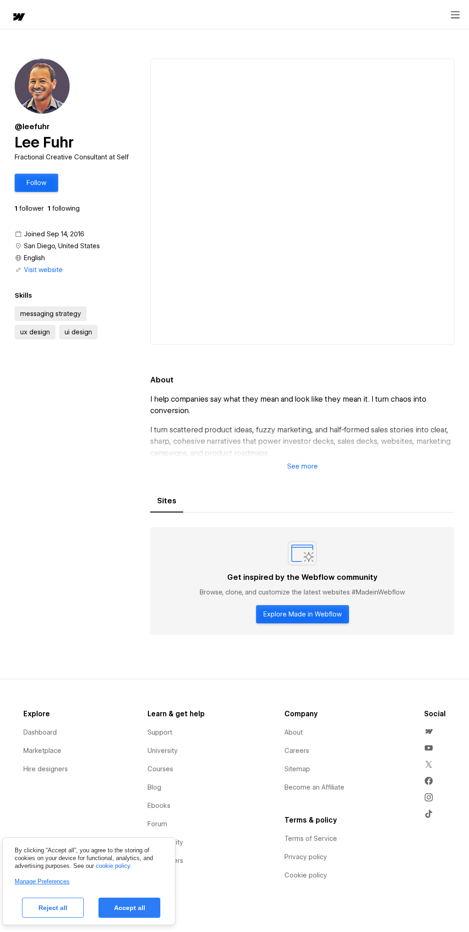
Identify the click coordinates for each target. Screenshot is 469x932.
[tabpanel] (302, 581)
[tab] (166, 501)
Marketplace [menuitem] (42, 750)
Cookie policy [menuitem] (305, 875)
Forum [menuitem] (157, 824)
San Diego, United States (62, 246)
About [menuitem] (293, 732)
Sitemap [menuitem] (297, 769)
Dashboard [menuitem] (40, 732)
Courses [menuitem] (160, 769)
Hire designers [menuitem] (45, 769)
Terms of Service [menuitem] (310, 838)
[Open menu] (455, 15)
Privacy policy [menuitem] (305, 857)
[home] (18, 18)
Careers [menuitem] (296, 750)
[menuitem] (428, 731)
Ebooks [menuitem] (158, 805)
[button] (36, 183)
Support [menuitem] (159, 732)
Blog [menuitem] (154, 787)
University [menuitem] (162, 750)
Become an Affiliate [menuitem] (314, 787)
